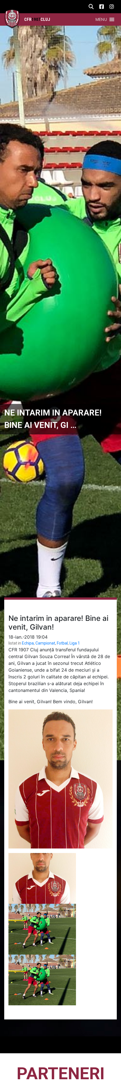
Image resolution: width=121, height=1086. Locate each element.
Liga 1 (75, 643)
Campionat (45, 643)
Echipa (28, 643)
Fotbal (62, 643)
